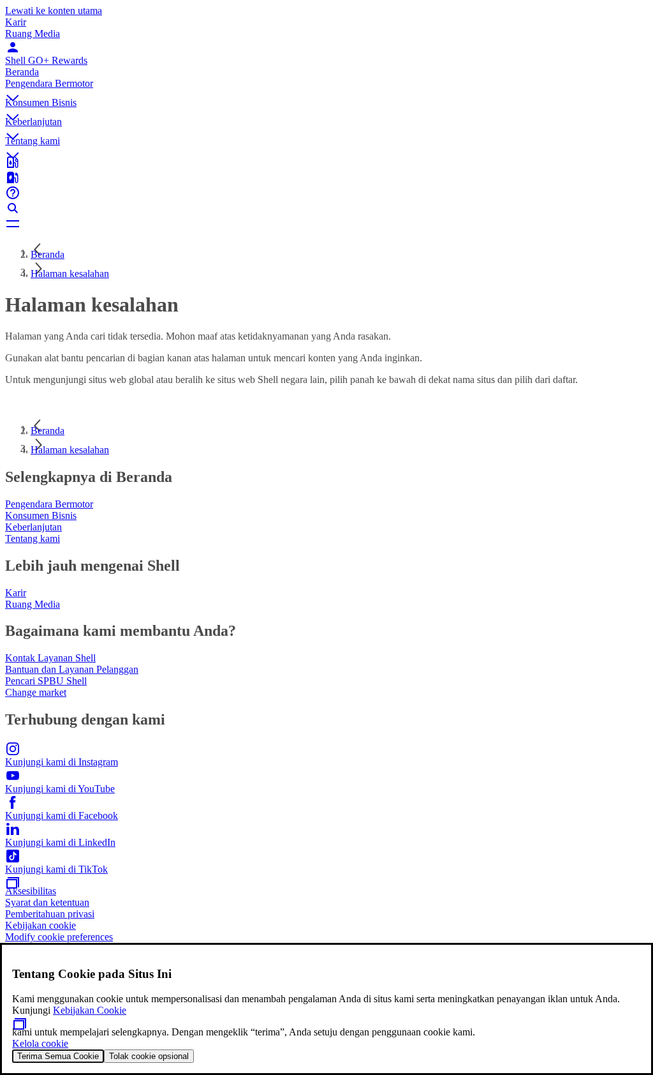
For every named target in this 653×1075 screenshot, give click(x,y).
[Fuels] (326, 177)
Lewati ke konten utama (53, 10)
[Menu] (326, 223)
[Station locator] (326, 162)
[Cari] (326, 208)
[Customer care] (326, 192)
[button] (326, 87)
